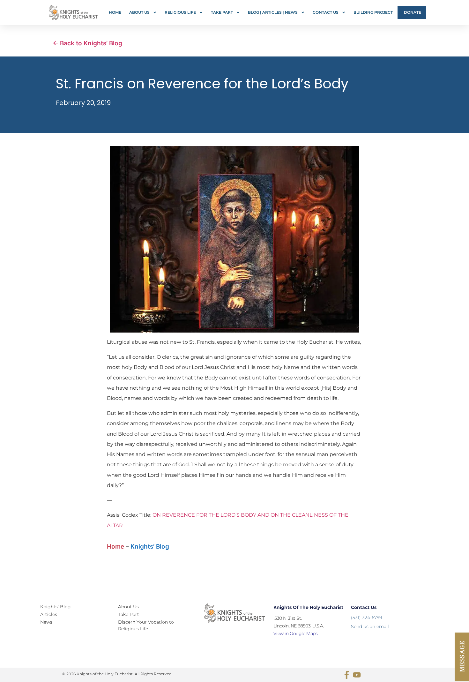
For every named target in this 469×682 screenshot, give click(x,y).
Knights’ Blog (149, 546)
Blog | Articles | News (273, 12)
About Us (139, 12)
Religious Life (180, 12)
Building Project (373, 12)
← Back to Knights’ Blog (87, 43)
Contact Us (326, 12)
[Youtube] (357, 675)
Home (115, 12)
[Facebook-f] (347, 675)
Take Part (222, 12)
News (46, 622)
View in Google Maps (295, 633)
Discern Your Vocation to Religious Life (146, 625)
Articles (48, 614)
